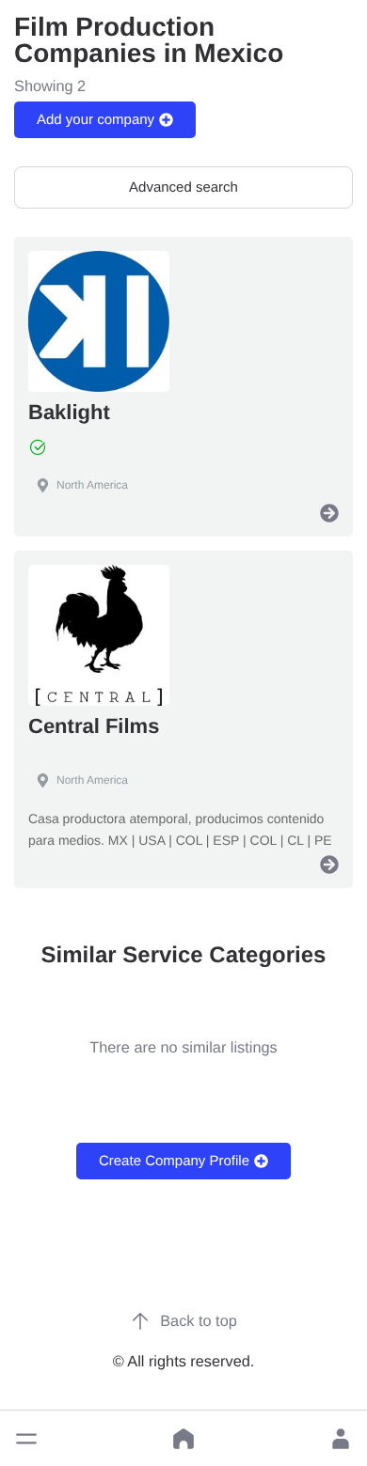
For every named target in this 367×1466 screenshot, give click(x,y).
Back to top (198, 1321)
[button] (26, 1439)
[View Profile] (329, 513)
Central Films (93, 726)
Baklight (69, 412)
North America (92, 484)
